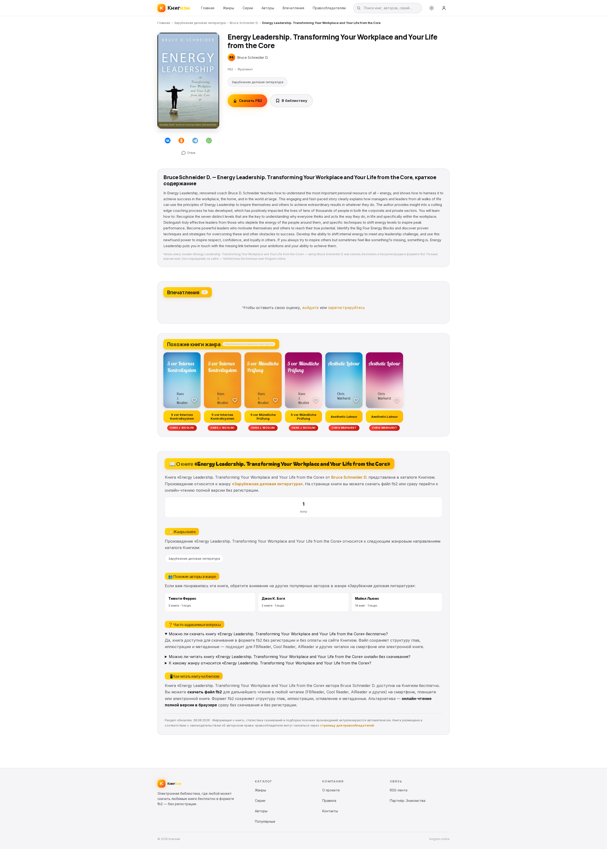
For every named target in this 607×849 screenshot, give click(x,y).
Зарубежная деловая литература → (249, 344)
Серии (248, 8)
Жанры (228, 8)
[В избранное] (194, 400)
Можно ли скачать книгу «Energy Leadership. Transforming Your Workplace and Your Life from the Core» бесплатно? (278, 633)
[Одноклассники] (181, 140)
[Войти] (444, 8)
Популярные (265, 821)
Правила (329, 801)
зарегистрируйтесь (346, 307)
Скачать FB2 (250, 100)
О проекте (331, 790)
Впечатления (293, 8)
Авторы (268, 8)
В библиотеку (294, 100)
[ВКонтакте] (167, 140)
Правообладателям (329, 8)
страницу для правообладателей (347, 725)
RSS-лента (398, 790)
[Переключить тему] (431, 8)
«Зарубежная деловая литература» (267, 483)
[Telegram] (195, 140)
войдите (310, 307)
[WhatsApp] (209, 140)
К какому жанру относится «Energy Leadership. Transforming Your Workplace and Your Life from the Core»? (270, 663)
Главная (207, 8)
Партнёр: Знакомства (407, 801)
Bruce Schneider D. (244, 23)
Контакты (330, 811)
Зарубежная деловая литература (200, 23)
